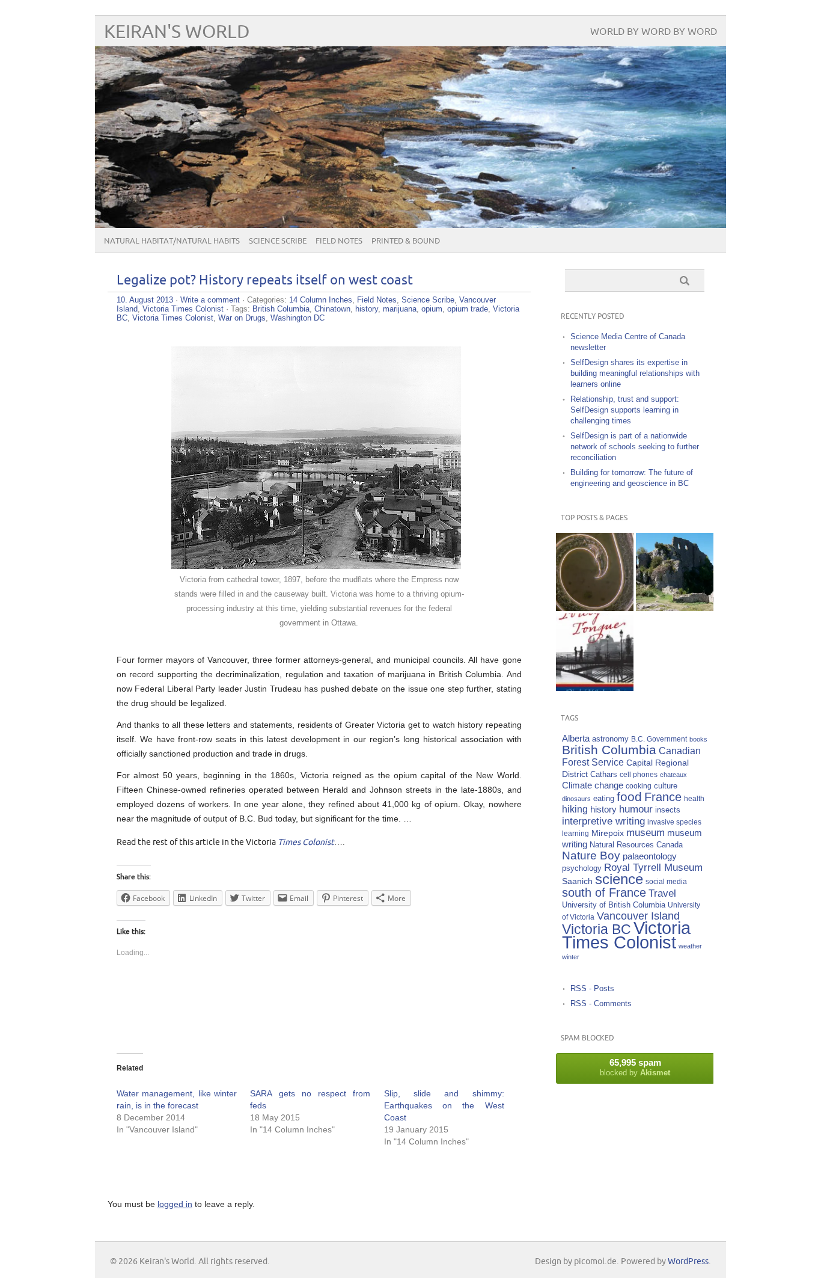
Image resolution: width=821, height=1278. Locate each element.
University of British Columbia (613, 904)
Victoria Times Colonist (183, 308)
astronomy (610, 739)
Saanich (577, 881)
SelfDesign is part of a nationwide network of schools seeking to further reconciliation (634, 446)
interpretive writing (603, 821)
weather (690, 946)
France (663, 796)
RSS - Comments (601, 1003)
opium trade (467, 308)
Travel (662, 893)
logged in (174, 1204)
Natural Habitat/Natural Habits (172, 241)
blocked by (635, 1067)
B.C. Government (659, 739)
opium (431, 308)
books (698, 739)
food (629, 796)
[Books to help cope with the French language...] (594, 652)
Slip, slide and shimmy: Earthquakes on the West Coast (444, 1105)
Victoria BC (596, 929)
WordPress (688, 1261)
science (619, 879)
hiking (575, 809)
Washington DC (297, 317)
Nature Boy (591, 855)
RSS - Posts (592, 988)
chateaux (673, 774)
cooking (639, 786)
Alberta (576, 738)
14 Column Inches (320, 299)
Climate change (592, 785)
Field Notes (339, 241)
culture (665, 786)
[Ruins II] (674, 571)
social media (666, 881)
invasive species (674, 822)
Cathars (603, 774)
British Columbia (281, 308)
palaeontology (650, 856)
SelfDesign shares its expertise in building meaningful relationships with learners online (635, 373)
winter (570, 956)
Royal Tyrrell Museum (653, 867)
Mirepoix (607, 833)
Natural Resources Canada (636, 844)
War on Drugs (242, 317)
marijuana (400, 308)
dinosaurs (576, 798)
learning (575, 833)
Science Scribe (278, 241)
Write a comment (210, 299)
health (694, 798)
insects (667, 810)
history (366, 308)
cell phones (639, 774)
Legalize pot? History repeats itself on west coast (265, 280)
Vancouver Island (638, 916)
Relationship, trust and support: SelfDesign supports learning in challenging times (624, 410)
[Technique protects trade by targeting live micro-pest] (594, 571)
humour (636, 809)
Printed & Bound (405, 241)
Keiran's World (177, 32)
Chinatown (332, 308)
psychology (582, 868)
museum (645, 832)
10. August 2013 (145, 299)
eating (603, 798)
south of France (604, 892)
